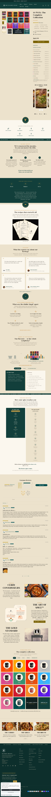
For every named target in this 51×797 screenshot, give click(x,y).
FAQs (39, 757)
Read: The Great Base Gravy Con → (25, 365)
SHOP (9, 738)
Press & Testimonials (32, 769)
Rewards (40, 753)
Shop (21, 4)
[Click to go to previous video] (40, 110)
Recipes (25, 4)
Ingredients (35, 45)
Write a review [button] (41, 485)
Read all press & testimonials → (25, 291)
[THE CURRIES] (9, 726)
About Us (30, 764)
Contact (40, 755)
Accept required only (11, 792)
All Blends (21, 751)
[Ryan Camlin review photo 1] (5, 570)
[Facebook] (5, 766)
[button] (36, 22)
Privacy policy (3, 795)
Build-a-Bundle (22, 762)
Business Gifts (41, 762)
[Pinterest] (13, 766)
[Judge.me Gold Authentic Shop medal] (23, 493)
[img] (5, 520)
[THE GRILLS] (25, 726)
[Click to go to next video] (42, 110)
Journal (35, 4)
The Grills (21, 755)
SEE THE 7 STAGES (39, 621)
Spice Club (22, 6)
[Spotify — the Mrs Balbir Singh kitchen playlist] (15, 766)
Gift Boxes (21, 764)
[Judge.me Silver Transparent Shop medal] (28, 493)
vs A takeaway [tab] (17, 368)
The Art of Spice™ (32, 756)
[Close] (20, 783)
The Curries (21, 753)
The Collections (22, 759)
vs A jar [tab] (24, 368)
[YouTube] (8, 766)
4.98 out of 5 (12, 484)
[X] (10, 766)
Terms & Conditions (9, 795)
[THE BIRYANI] (41, 726)
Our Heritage (31, 751)
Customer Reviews (32, 767)
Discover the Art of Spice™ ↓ (25, 330)
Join (15, 781)
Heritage (26, 6)
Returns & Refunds (42, 759)
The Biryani (21, 757)
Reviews (30, 4)
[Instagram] (3, 766)
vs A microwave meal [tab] (32, 368)
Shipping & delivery (37, 47)
